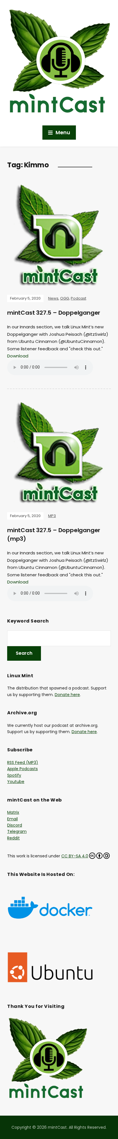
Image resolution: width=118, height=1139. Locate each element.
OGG (64, 298)
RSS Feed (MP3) (22, 762)
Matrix (13, 812)
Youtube (15, 781)
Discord (14, 825)
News (53, 298)
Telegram (17, 831)
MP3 (52, 515)
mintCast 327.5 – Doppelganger (53, 313)
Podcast (78, 298)
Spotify (14, 775)
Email (12, 819)
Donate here (67, 694)
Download (17, 356)
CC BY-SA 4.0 (74, 856)
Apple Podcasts (22, 769)
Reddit (13, 838)
